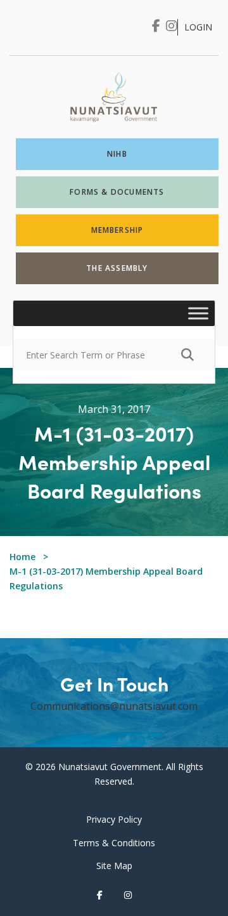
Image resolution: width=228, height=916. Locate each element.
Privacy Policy (114, 819)
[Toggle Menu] (198, 314)
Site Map (114, 866)
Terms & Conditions (114, 843)
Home (22, 557)
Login (198, 27)
